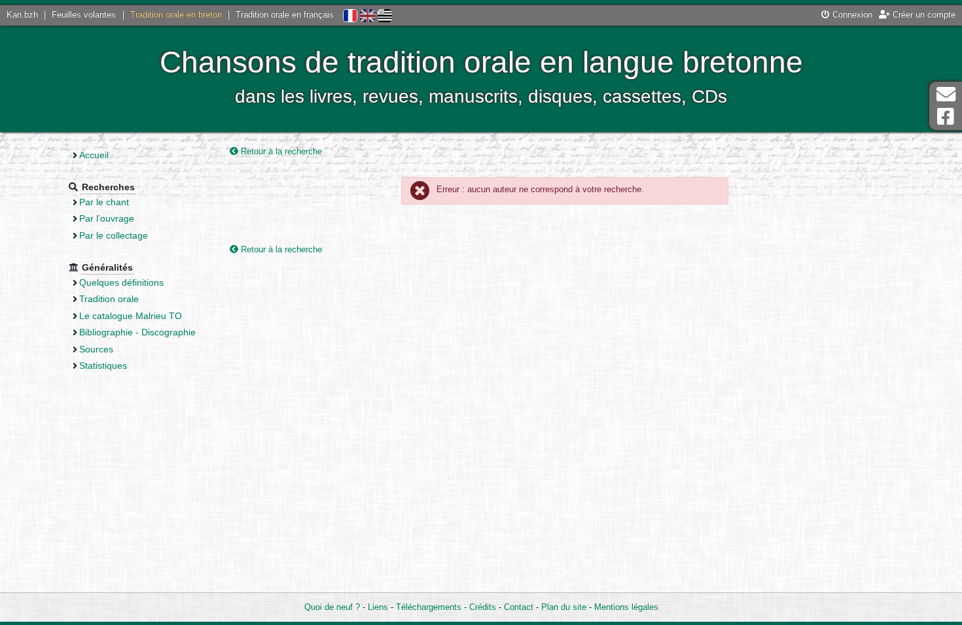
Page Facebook (945, 116)
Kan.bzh (22, 15)
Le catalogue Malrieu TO (130, 316)
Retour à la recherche (280, 151)
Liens (378, 607)
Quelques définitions (121, 282)
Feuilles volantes (84, 15)
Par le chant (104, 202)
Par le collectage (113, 235)
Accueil (94, 155)
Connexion (851, 15)
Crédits (482, 607)
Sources (96, 349)
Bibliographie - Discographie (137, 332)
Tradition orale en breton (176, 15)
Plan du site (563, 607)
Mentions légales (626, 607)
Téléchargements (428, 607)
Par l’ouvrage (106, 218)
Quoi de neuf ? (332, 607)
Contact (518, 607)
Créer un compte (922, 15)
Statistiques (103, 365)
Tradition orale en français (285, 15)
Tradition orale (109, 299)
